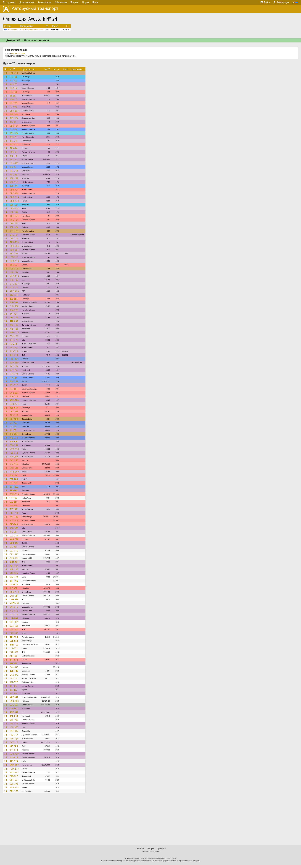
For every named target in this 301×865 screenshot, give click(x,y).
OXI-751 (14, 550)
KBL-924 (14, 133)
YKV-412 (14, 742)
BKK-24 (13, 137)
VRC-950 (14, 182)
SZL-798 (14, 783)
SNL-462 (14, 723)
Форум (150, 848)
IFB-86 (13, 121)
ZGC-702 (14, 381)
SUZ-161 (14, 625)
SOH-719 (14, 753)
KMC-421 (14, 663)
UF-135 (13, 88)
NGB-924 (14, 543)
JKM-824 (14, 731)
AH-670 (13, 84)
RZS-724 (14, 761)
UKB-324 (14, 208)
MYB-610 (14, 449)
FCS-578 (14, 268)
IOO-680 (14, 746)
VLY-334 (14, 464)
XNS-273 (14, 772)
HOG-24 (14, 152)
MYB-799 (14, 471)
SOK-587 (14, 704)
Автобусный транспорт (35, 8)
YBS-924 (14, 407)
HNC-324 (14, 219)
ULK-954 (14, 212)
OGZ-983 (14, 411)
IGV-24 (13, 167)
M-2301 (13, 80)
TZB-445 (14, 670)
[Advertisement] (150, 820)
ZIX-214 (13, 475)
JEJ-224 (13, 343)
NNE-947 (14, 697)
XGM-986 (14, 400)
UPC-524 (14, 234)
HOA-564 (14, 246)
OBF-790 (14, 513)
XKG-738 (14, 539)
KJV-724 (14, 294)
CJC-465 (14, 546)
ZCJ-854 (14, 298)
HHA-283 (14, 163)
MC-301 (13, 76)
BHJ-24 (13, 140)
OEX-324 (14, 193)
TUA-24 (13, 148)
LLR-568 (14, 640)
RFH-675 (14, 340)
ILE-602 (13, 588)
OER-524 (14, 125)
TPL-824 (14, 253)
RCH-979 (14, 185)
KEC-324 (14, 231)
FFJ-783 (13, 482)
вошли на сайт (18, 53)
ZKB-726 (14, 558)
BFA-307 (14, 325)
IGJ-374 (13, 370)
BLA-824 (14, 309)
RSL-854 (14, 716)
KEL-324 (14, 238)
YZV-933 (14, 633)
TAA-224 (14, 159)
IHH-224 (14, 351)
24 (5, 73)
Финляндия (12, 30)
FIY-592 (13, 497)
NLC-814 (14, 757)
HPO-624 (14, 261)
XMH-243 (14, 332)
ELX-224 (14, 396)
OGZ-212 (14, 392)
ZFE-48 (13, 155)
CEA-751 (14, 445)
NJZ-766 (14, 573)
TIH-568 (14, 415)
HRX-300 (14, 279)
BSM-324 (14, 494)
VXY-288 (14, 516)
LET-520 (14, 257)
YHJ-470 (14, 610)
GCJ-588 (14, 419)
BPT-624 (14, 659)
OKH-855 (14, 110)
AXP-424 (14, 291)
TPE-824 (14, 215)
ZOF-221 (14, 486)
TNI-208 (14, 490)
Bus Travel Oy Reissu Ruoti (32, 30)
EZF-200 (14, 479)
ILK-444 (13, 693)
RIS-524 (13, 434)
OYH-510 (14, 467)
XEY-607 (14, 565)
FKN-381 (14, 652)
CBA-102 (14, 336)
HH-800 (13, 103)
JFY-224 (13, 377)
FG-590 (13, 106)
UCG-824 (14, 629)
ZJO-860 (14, 524)
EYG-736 (14, 460)
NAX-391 (14, 347)
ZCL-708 (14, 302)
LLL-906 (14, 618)
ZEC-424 (14, 317)
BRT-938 (14, 580)
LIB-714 (14, 426)
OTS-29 (13, 129)
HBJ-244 (14, 170)
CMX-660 (14, 599)
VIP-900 (13, 441)
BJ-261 (13, 95)
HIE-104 (14, 388)
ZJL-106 (14, 655)
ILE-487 (13, 685)
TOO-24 (14, 144)
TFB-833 (14, 321)
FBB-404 (14, 358)
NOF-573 (14, 779)
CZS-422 (14, 554)
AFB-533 (14, 328)
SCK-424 (14, 227)
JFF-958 (13, 505)
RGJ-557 (14, 385)
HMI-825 (14, 569)
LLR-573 (14, 648)
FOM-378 (14, 768)
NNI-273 (14, 607)
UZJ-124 (14, 614)
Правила (161, 848)
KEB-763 (14, 223)
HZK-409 (14, 520)
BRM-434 (14, 561)
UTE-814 (14, 283)
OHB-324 (14, 197)
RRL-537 (14, 682)
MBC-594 (14, 174)
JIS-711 (13, 678)
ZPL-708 (14, 791)
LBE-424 (14, 73)
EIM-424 (14, 373)
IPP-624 (14, 749)
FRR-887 (14, 776)
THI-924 (14, 637)
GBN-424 (14, 403)
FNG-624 (14, 738)
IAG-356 (14, 501)
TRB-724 (14, 242)
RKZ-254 (14, 366)
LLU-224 (14, 535)
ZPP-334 (14, 787)
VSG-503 (14, 528)
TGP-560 (14, 362)
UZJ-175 (14, 584)
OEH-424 (14, 189)
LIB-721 (14, 422)
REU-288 (14, 178)
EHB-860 (14, 306)
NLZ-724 (14, 576)
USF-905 (14, 719)
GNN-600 (14, 701)
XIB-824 (14, 437)
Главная (140, 848)
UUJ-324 (14, 287)
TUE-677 (14, 264)
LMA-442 (14, 674)
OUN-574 (14, 591)
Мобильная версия (150, 851)
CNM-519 (14, 764)
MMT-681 (14, 603)
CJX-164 (14, 708)
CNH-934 (14, 595)
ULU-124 (14, 204)
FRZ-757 (14, 734)
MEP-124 (14, 276)
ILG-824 (13, 313)
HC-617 (13, 99)
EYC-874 (14, 452)
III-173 (13, 430)
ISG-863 (14, 531)
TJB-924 (14, 114)
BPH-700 (14, 644)
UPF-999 (14, 622)
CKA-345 (14, 667)
